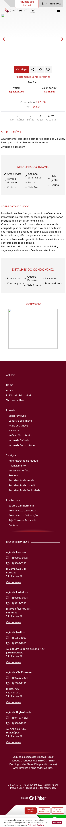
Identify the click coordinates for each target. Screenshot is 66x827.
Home (9, 385)
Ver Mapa (21, 69)
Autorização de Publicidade (24, 490)
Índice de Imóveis (19, 440)
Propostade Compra (57, 810)
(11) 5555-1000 (17, 637)
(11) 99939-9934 (18, 597)
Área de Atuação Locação (23, 515)
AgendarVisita (30, 810)
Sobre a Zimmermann (21, 505)
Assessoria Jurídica (19, 470)
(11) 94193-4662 (18, 717)
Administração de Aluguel (23, 460)
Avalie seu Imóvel (19, 425)
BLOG (9, 390)
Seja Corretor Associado (23, 520)
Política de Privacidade (19, 395)
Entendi (57, 822)
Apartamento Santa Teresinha (33, 76)
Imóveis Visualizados (21, 435)
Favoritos (14, 430)
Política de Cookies (36, 825)
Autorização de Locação (22, 485)
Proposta (14, 475)
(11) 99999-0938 (18, 557)
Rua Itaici (33, 82)
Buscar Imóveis (17, 415)
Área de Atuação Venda (22, 510)
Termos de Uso (15, 400)
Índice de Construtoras (22, 445)
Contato (13, 525)
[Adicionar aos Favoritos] (48, 69)
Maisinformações (44, 810)
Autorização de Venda (21, 480)
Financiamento (17, 465)
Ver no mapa (13, 582)
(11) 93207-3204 (18, 677)
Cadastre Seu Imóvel (20, 420)
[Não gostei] (40, 69)
